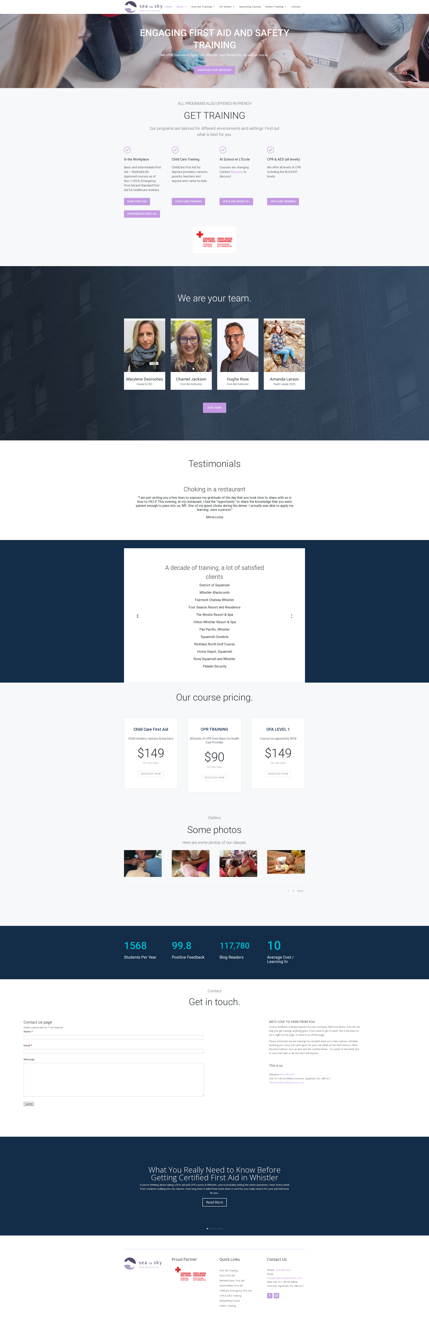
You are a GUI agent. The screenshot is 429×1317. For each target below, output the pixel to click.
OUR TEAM (215, 407)
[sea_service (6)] (286, 872)
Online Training (274, 7)
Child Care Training (188, 201)
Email (28, 1045)
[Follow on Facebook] (269, 1295)
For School (225, 7)
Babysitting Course (230, 1301)
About (180, 7)
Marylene (237, 172)
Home (168, 7)
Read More (214, 1202)
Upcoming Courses (250, 7)
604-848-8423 (287, 1074)
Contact (296, 7)
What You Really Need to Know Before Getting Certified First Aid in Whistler (214, 1173)
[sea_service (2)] (238, 876)
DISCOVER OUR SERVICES (214, 70)
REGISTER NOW (151, 773)
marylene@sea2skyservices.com (284, 1278)
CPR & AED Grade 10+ (236, 201)
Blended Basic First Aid (232, 1280)
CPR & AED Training (283, 201)
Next (300, 891)
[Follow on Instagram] (276, 1295)
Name (28, 1031)
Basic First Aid (137, 201)
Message (29, 1059)
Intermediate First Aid (142, 213)
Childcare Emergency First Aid (236, 1290)
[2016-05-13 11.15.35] (143, 876)
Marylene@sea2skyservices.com (286, 1082)
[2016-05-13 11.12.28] (190, 876)
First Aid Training (201, 7)
